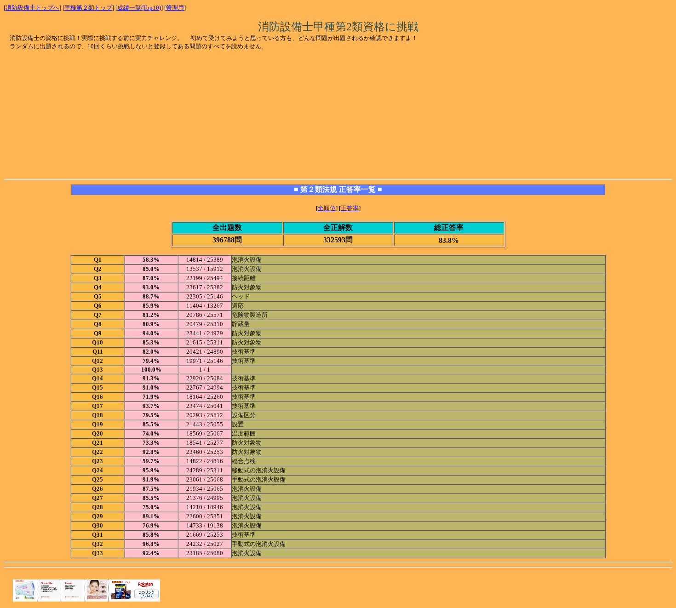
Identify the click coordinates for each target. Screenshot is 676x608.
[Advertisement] (80, 115)
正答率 (350, 208)
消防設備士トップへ (32, 7)
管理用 (175, 7)
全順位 (327, 208)
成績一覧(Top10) (139, 7)
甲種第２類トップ (88, 7)
